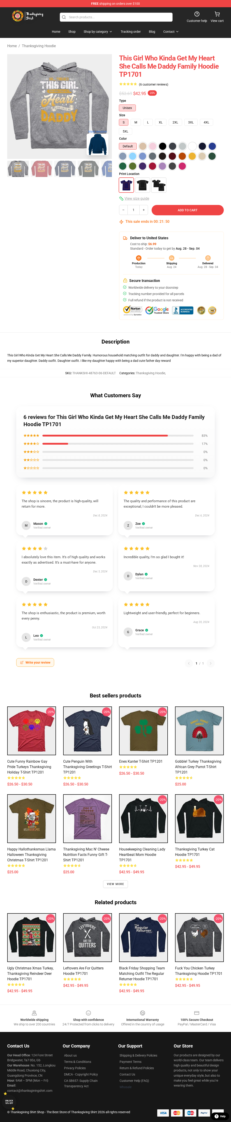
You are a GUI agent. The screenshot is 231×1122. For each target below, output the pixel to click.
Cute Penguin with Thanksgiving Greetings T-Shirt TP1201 (87, 766)
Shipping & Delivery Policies (138, 1055)
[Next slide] (105, 106)
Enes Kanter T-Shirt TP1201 (141, 761)
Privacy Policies (75, 1068)
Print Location (129, 174)
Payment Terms (130, 1062)
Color (123, 138)
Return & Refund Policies (137, 1068)
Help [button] (223, 1116)
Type (122, 100)
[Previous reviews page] (189, 663)
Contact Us (127, 1074)
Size (122, 115)
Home (12, 46)
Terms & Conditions (77, 1062)
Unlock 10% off (9, 1102)
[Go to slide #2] (41, 169)
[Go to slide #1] (18, 169)
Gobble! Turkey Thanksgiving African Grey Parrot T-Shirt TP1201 (198, 766)
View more (115, 884)
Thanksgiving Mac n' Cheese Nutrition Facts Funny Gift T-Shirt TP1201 (86, 854)
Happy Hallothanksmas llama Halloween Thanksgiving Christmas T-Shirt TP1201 (31, 854)
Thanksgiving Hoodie (39, 46)
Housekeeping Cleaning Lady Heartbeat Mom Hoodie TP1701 (142, 854)
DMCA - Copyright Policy (81, 1074)
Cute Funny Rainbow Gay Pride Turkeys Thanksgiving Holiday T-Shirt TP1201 (29, 766)
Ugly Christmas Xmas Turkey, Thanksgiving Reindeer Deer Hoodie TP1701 (30, 973)
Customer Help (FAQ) (134, 1081)
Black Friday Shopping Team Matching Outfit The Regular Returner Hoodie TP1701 (142, 973)
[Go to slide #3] (65, 169)
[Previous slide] (14, 106)
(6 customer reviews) (153, 84)
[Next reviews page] (211, 663)
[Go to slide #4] (88, 169)
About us (70, 1055)
